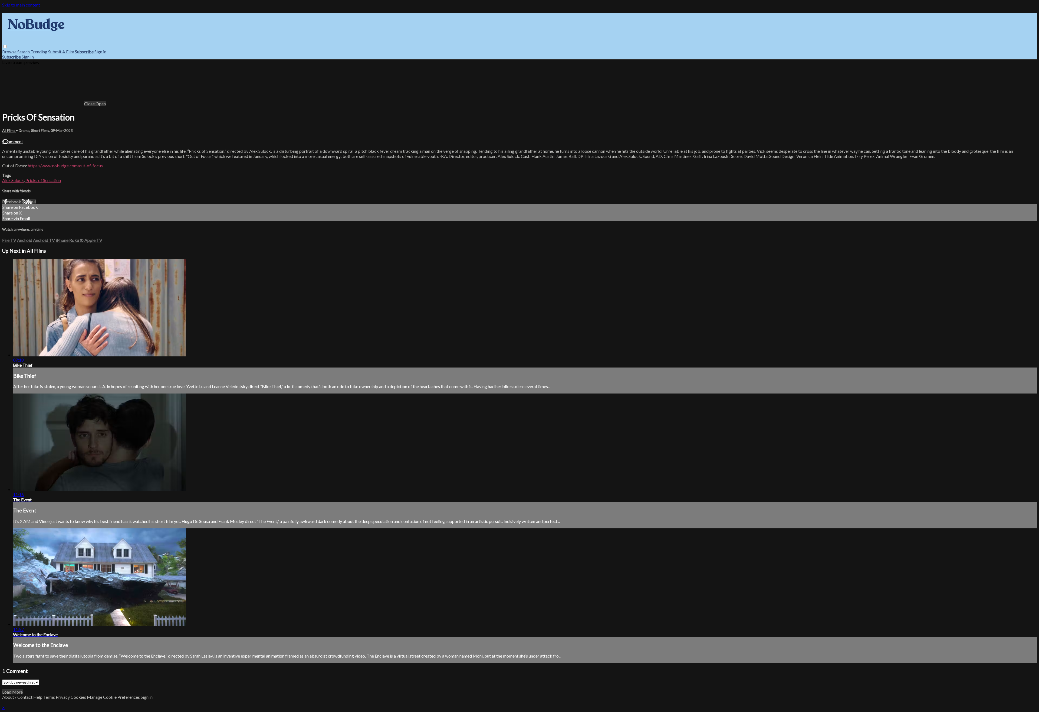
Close (90, 103)
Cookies (79, 697)
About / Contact (17, 697)
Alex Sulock (13, 180)
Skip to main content (21, 4)
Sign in (100, 51)
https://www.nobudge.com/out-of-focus (65, 165)
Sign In (28, 56)
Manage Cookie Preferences (114, 697)
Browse (9, 51)
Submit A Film (61, 51)
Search (24, 51)
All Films (9, 130)
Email (30, 201)
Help (38, 697)
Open (101, 103)
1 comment (12, 141)
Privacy (63, 697)
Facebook (12, 201)
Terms (49, 697)
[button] (5, 46)
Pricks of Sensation (43, 180)
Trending (39, 51)
